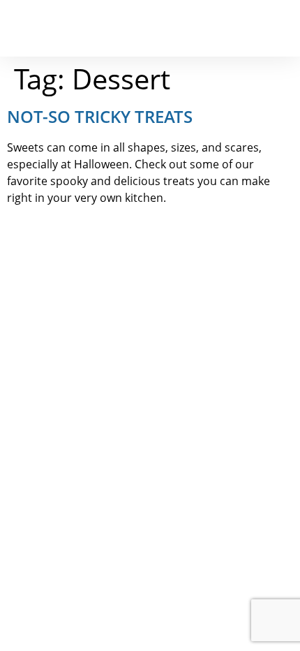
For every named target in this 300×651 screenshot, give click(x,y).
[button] (276, 28)
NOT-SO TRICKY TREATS (100, 116)
